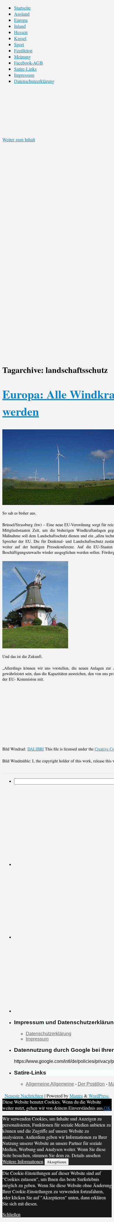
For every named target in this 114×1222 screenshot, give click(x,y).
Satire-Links (25, 69)
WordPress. (99, 1096)
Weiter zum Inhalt (18, 139)
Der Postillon (91, 1084)
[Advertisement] (58, 902)
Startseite (22, 8)
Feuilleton (23, 50)
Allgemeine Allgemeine (50, 1084)
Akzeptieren (56, 1161)
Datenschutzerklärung (34, 81)
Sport (19, 44)
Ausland (22, 14)
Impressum (24, 75)
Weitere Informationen (22, 1161)
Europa (20, 20)
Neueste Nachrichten (24, 1096)
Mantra (76, 1096)
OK (107, 1108)
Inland (20, 26)
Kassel (20, 38)
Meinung (22, 57)
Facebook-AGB (28, 63)
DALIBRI (35, 749)
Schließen (11, 1214)
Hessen (20, 32)
